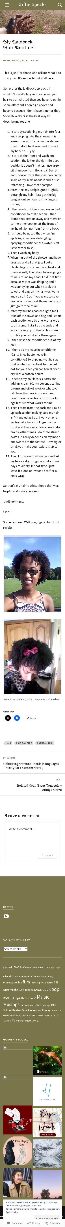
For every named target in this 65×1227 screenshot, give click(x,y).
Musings (11, 1004)
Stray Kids (47, 1015)
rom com (21, 1015)
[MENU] (6, 5)
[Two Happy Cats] (17, 1151)
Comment (47, 855)
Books (25, 976)
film (26, 982)
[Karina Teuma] (47, 1061)
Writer (18, 1020)
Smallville (30, 1015)
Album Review (32, 967)
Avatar (57, 968)
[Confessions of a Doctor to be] (17, 1183)
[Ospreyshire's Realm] (17, 1090)
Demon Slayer (39, 976)
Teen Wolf (7, 1021)
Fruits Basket (47, 982)
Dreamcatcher (10, 982)
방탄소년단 (28, 1020)
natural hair (45, 743)
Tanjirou (56, 1015)
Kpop (53, 989)
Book (19, 976)
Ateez (51, 967)
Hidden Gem (32, 990)
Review (6, 1015)
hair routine (24, 743)
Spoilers (39, 1015)
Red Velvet (56, 1010)
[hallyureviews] (47, 1092)
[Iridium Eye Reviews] (17, 1060)
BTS (30, 976)
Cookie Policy (12, 1212)
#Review (17, 967)
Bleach (12, 976)
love (6, 998)
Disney (50, 976)
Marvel (24, 997)
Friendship (35, 982)
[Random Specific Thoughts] (17, 1120)
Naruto (23, 1005)
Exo (20, 982)
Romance (13, 1015)
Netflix (39, 1005)
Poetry (46, 1010)
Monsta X (32, 997)
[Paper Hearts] (47, 1123)
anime (43, 967)
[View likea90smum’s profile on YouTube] (6, 916)
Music (43, 996)
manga (15, 997)
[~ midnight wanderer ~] (47, 1185)
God (22, 990)
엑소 (36, 1020)
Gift (37, 60)
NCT (34, 1005)
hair (8, 743)
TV (13, 1020)
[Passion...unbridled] (47, 1154)
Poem (38, 1010)
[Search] (56, 5)
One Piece (28, 1010)
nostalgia (47, 1005)
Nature (29, 1005)
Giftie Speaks (33, 4)
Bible (5, 976)
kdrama (44, 990)
